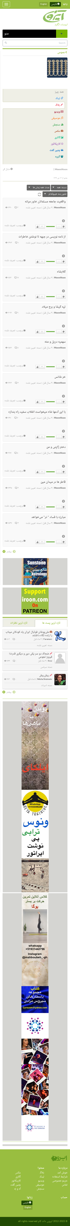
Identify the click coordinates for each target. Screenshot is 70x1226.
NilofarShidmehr (44, 679)
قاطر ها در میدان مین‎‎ (53, 482)
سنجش (56, 125)
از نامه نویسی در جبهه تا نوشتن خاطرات (42, 236)
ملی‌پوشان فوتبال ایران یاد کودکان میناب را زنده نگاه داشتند (29, 634)
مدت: (41, 187)
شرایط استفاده (59, 1177)
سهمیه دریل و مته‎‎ (55, 341)
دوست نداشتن (63, 227)
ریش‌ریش (44, 675)
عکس (57, 131)
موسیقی (56, 118)
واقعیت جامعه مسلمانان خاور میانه (45, 201)
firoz (50, 661)
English (43, 4)
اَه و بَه (17, 1189)
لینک (58, 98)
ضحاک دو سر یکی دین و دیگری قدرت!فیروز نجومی (30, 655)
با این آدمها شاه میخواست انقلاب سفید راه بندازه (37, 412)
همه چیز (59, 92)
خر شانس (60, 377)
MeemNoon (60, 208)
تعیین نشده (31, 208)
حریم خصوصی (59, 1181)
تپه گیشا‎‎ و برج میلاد (54, 306)
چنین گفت (55, 150)
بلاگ (57, 105)
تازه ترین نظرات (18, 623)
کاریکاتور (56, 144)
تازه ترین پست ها (51, 623)
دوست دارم (37, 227)
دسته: (61, 187)
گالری (58, 137)
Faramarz (47, 639)
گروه (58, 156)
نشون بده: (57, 194)
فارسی (54, 4)
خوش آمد (62, 1173)
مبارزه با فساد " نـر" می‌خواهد (48, 517)
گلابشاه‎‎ (61, 271)
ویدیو (57, 112)
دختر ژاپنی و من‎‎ (56, 447)
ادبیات (44, 685)
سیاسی (43, 667)
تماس (64, 1185)
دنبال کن (7, 169)
